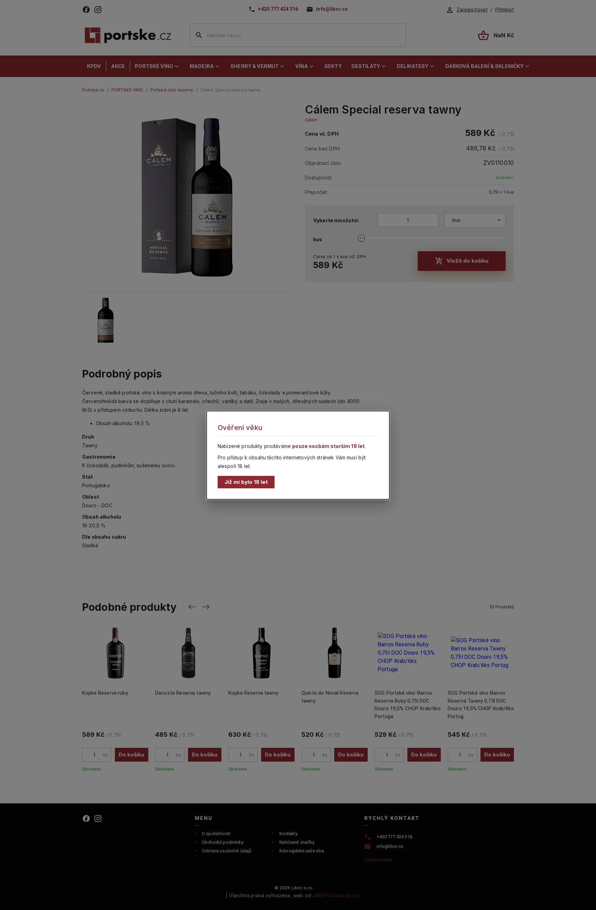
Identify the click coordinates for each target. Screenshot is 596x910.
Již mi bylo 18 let (246, 481)
